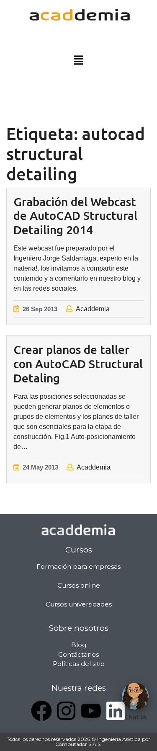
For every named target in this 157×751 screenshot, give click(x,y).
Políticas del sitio (79, 664)
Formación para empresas (78, 566)
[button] (78, 61)
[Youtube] (90, 710)
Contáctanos (78, 654)
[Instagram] (66, 710)
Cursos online (78, 585)
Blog (78, 645)
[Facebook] (41, 710)
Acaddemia (93, 308)
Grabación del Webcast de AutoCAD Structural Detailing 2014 (75, 215)
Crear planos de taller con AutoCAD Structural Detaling (78, 363)
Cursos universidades (79, 604)
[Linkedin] (115, 710)
